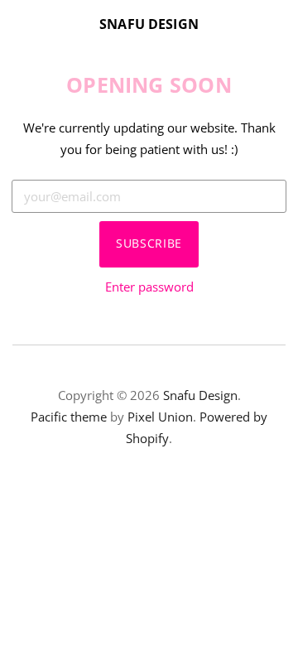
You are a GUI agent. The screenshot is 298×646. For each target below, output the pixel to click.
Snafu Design (149, 24)
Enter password (149, 286)
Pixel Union (160, 416)
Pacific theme (69, 416)
